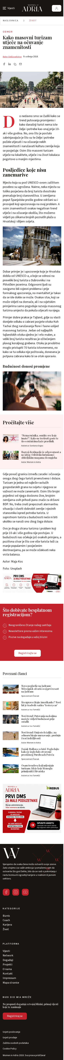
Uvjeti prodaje (10, 1037)
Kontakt (8, 973)
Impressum (9, 978)
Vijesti (6, 951)
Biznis (6, 915)
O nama (7, 969)
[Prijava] (56, 8)
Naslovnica (10, 20)
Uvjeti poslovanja (11, 1032)
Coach (6, 920)
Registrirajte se (27, 653)
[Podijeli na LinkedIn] (9, 64)
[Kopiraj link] (15, 64)
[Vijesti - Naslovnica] (32, 8)
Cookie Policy (10, 1048)
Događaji (8, 960)
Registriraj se (15, 1016)
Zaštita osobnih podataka (16, 1043)
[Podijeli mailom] (20, 64)
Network (8, 955)
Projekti (7, 964)
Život (33, 20)
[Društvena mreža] (6, 892)
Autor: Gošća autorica (12, 56)
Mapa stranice (11, 982)
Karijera (7, 924)
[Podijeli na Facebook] (4, 64)
